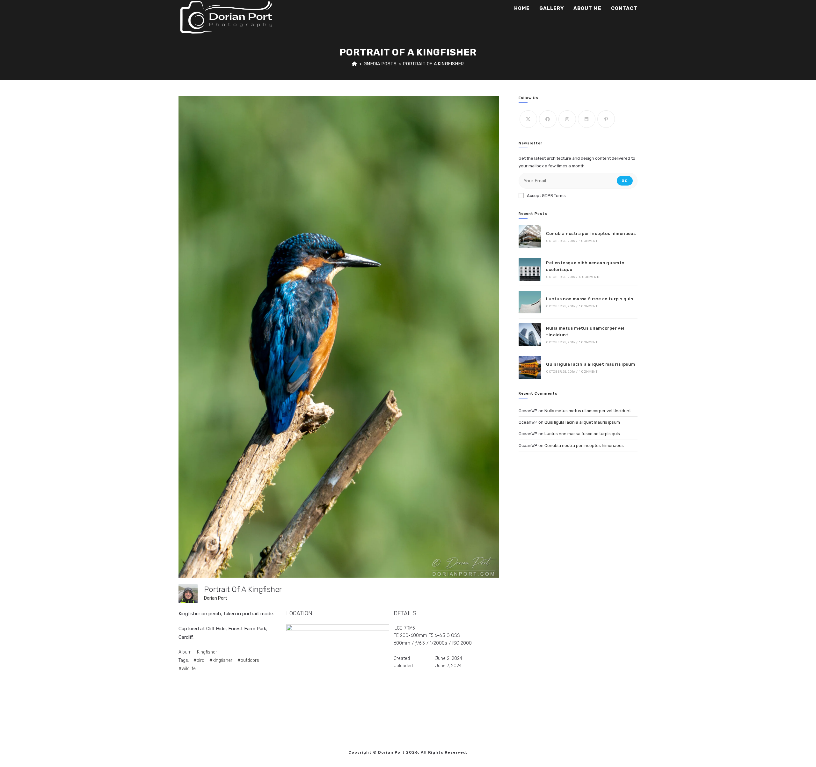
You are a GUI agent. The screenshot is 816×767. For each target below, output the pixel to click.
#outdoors (248, 660)
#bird (198, 660)
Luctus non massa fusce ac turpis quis (589, 298)
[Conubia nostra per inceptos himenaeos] (530, 236)
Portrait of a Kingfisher (433, 64)
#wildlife (187, 668)
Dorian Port (215, 598)
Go (625, 181)
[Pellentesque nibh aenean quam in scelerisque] (530, 269)
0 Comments (589, 277)
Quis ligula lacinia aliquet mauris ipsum (590, 364)
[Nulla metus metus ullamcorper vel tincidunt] (530, 334)
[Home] (354, 64)
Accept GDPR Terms (546, 195)
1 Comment (588, 241)
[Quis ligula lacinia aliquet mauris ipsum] (530, 367)
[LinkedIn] (586, 119)
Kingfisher (207, 652)
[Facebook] (548, 119)
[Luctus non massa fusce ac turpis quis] (530, 302)
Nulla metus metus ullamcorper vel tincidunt (587, 410)
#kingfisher (220, 660)
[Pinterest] (606, 119)
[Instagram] (567, 119)
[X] (528, 119)
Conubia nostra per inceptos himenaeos (591, 233)
